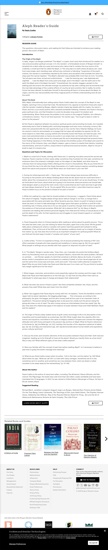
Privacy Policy (34, 493)
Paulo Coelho (30, 30)
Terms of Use (34, 490)
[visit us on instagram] (97, 485)
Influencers (34, 478)
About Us (10, 469)
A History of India (11, 453)
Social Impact (11, 484)
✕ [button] (105, 531)
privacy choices (71, 538)
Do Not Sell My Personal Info (39, 499)
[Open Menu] (6, 13)
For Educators (58, 481)
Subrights (56, 484)
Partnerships (34, 472)
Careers (9, 490)
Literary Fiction (36, 37)
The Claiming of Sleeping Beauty (90, 456)
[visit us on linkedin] (89, 485)
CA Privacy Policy (35, 496)
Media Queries (35, 475)
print (96, 37)
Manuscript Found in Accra (71, 454)
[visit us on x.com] (81, 485)
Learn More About (36, 403)
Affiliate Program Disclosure (39, 502)
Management (11, 481)
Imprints (9, 493)
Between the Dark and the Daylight (51, 453)
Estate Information (59, 490)
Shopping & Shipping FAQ (62, 478)
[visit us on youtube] (85, 485)
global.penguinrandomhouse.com (88, 488)
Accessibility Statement (15, 487)
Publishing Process (59, 472)
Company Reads (35, 481)
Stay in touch (88, 480)
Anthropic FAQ (35, 508)
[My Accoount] (90, 14)
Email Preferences (36, 487)
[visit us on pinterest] (93, 485)
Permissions (57, 487)
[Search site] (103, 14)
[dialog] (54, 539)
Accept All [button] (93, 543)
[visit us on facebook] (77, 485)
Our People (10, 475)
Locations (10, 478)
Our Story (10, 472)
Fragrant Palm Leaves (30, 454)
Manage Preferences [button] (17, 544)
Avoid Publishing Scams (38, 505)
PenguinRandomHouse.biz (39, 484)
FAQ (54, 475)
